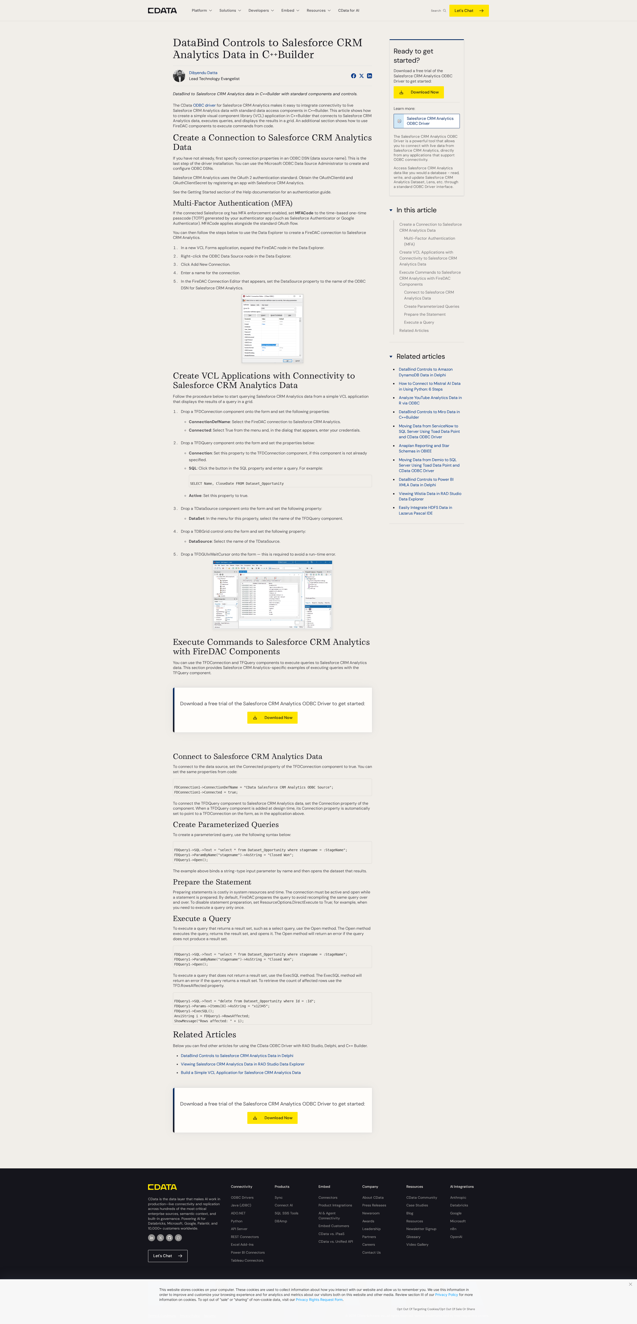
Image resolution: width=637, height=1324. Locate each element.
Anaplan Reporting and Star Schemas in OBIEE (424, 448)
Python (236, 1221)
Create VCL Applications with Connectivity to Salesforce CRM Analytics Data (428, 258)
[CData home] (166, 10)
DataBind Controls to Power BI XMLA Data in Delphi (426, 482)
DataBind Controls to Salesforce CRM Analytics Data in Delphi (237, 1055)
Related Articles (414, 330)
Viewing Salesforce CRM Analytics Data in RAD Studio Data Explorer (243, 1064)
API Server (239, 1229)
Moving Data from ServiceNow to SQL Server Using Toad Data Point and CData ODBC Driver (429, 431)
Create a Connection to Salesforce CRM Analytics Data (430, 227)
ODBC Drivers (242, 1197)
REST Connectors (245, 1237)
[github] (169, 1237)
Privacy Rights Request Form (319, 1299)
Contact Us (371, 1252)
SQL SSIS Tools (286, 1213)
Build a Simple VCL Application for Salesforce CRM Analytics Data (241, 1072)
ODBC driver (204, 105)
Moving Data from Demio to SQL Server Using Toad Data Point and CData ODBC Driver (429, 465)
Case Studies (417, 1205)
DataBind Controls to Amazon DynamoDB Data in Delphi (426, 372)
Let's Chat (464, 10)
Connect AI (284, 1205)
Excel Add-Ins (242, 1244)
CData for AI (348, 10)
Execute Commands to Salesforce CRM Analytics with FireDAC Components (430, 278)
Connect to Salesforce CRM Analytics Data (429, 295)
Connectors (327, 1197)
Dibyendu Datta (203, 72)
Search (436, 11)
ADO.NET (238, 1213)
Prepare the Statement (425, 314)
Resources (414, 1221)
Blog (409, 1213)
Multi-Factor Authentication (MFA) (429, 241)
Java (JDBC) (241, 1205)
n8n (453, 1229)
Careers (368, 1244)
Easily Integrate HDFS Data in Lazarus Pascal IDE (425, 510)
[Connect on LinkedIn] (369, 75)
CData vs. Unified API (335, 1241)
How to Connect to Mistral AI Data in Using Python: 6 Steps (430, 386)
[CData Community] (178, 1237)
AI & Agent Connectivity (329, 1215)
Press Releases (374, 1205)
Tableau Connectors (247, 1260)
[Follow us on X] (361, 75)
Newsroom (371, 1213)
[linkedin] (151, 1237)
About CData (373, 1197)
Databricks (459, 1205)
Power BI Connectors (248, 1252)
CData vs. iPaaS (331, 1234)
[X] (160, 1237)
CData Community (421, 1197)
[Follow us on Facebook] (353, 75)
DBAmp (281, 1221)
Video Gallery (417, 1244)
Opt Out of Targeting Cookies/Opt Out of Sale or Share (436, 1309)
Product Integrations (335, 1205)
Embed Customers (333, 1226)
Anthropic (458, 1197)
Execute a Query (419, 322)
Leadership (371, 1229)
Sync (279, 1197)
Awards (368, 1221)
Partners (369, 1237)
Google (456, 1213)
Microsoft (458, 1221)
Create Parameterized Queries (431, 306)
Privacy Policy (446, 1294)
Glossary (413, 1237)
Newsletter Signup (421, 1229)
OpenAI (456, 1237)
